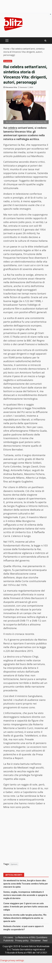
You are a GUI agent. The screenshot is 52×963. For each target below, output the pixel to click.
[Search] (45, 40)
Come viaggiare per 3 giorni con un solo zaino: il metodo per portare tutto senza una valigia (25, 906)
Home (6, 48)
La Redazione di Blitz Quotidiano (31, 937)
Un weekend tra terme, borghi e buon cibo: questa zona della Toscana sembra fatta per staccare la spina (25, 883)
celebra (12, 128)
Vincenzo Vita (11, 87)
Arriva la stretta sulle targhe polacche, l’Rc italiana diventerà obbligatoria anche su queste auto (25, 918)
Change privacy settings (12, 960)
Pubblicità (8, 940)
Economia (7, 61)
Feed (45, 940)
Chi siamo (8, 937)
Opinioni (14, 864)
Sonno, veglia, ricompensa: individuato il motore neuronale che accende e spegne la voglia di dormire (25, 895)
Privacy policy (22, 940)
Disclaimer (35, 940)
